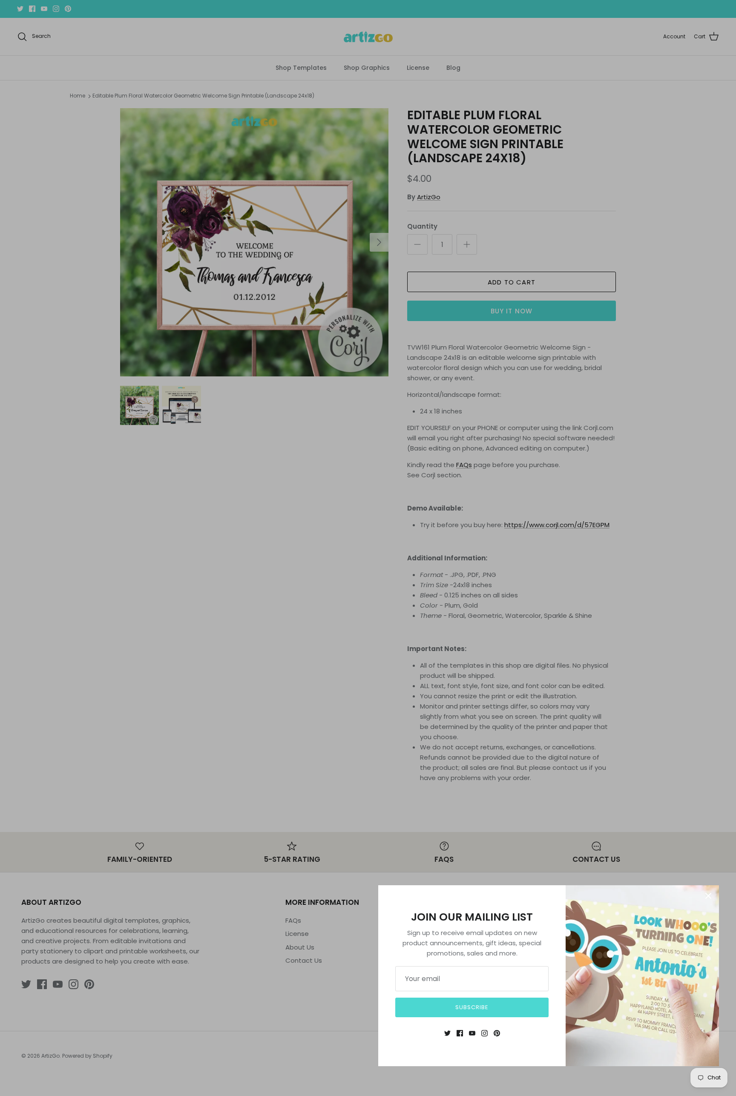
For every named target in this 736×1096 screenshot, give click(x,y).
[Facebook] (460, 1033)
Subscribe (472, 1007)
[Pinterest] (497, 1033)
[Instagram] (484, 1033)
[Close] (708, 896)
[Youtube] (472, 1033)
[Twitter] (447, 1033)
